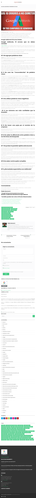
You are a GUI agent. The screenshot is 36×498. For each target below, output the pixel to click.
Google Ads (4, 354)
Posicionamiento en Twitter (7, 389)
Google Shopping (5, 357)
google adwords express (5, 210)
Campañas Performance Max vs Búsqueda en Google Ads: (11, 200)
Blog (3, 325)
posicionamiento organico (6, 217)
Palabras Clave (22, 35)
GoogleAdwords (13, 210)
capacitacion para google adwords (8, 33)
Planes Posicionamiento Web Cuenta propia (21, 36)
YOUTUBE (31, 439)
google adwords (14, 208)
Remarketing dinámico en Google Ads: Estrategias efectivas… (11, 203)
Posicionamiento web (5, 37)
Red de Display (5, 399)
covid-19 (4, 344)
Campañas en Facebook (6, 331)
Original (4, 376)
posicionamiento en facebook (18, 435)
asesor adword (20, 425)
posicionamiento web (13, 438)
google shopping (13, 429)
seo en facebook (16, 439)
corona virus (5, 342)
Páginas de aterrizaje (15, 35)
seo (11, 439)
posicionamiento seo (5, 438)
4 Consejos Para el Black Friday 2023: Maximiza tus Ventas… (11, 202)
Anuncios (4, 322)
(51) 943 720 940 (5, 486)
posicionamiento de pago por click (7, 435)
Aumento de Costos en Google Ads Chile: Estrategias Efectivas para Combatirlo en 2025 (16, 469)
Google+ (4, 359)
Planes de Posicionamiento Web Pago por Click (10, 386)
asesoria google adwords (5, 426)
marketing (4, 365)
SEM (8, 439)
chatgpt (4, 337)
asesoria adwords (27, 425)
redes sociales (25, 438)
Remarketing (5, 401)
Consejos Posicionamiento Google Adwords (23, 33)
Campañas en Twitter (6, 333)
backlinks (12, 426)
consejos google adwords (6, 208)
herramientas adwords (21, 429)
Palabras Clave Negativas (6, 213)
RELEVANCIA (31, 438)
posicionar (19, 438)
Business (4, 327)
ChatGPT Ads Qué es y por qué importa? (8, 461)
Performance (5, 382)
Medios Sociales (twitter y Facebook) (9, 367)
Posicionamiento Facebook (7, 391)
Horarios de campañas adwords (7, 34)
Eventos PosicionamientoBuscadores (9, 346)
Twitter (27, 439)
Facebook (4, 348)
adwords (3, 425)
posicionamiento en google (28, 435)
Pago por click (4, 211)
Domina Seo (3, 428)
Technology (4, 403)
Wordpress (4, 410)
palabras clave (10, 211)
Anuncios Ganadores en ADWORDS (7, 207)
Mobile (4, 371)
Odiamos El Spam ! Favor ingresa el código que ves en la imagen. (13, 271)
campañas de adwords (19, 426)
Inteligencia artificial (6, 363)
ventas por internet (6, 406)
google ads (13, 428)
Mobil (3, 369)
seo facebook (22, 439)
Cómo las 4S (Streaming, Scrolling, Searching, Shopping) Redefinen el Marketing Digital (16, 465)
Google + (4, 352)
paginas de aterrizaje (5, 432)
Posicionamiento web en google (14, 37)
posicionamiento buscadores (6, 214)
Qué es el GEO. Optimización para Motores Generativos (10, 201)
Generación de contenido (7, 350)
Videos (4, 408)
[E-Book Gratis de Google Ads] (5, 290)
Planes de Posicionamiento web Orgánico (9, 384)
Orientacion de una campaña (6, 35)
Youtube (4, 412)
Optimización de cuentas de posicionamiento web (21, 34)
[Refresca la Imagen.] (6, 268)
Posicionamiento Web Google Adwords (27, 37)
